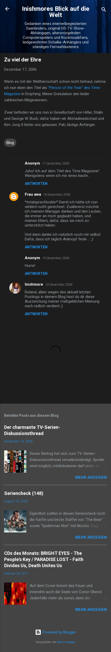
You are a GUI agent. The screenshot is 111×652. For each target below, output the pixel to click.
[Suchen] (104, 10)
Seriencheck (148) (23, 493)
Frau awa (33, 194)
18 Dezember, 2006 (56, 194)
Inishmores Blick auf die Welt (55, 12)
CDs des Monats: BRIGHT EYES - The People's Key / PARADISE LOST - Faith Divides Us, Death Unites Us (43, 559)
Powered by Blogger (58, 632)
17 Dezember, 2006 (55, 163)
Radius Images (66, 642)
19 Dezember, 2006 (55, 258)
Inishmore (34, 284)
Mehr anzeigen (91, 477)
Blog (10, 142)
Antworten (36, 184)
